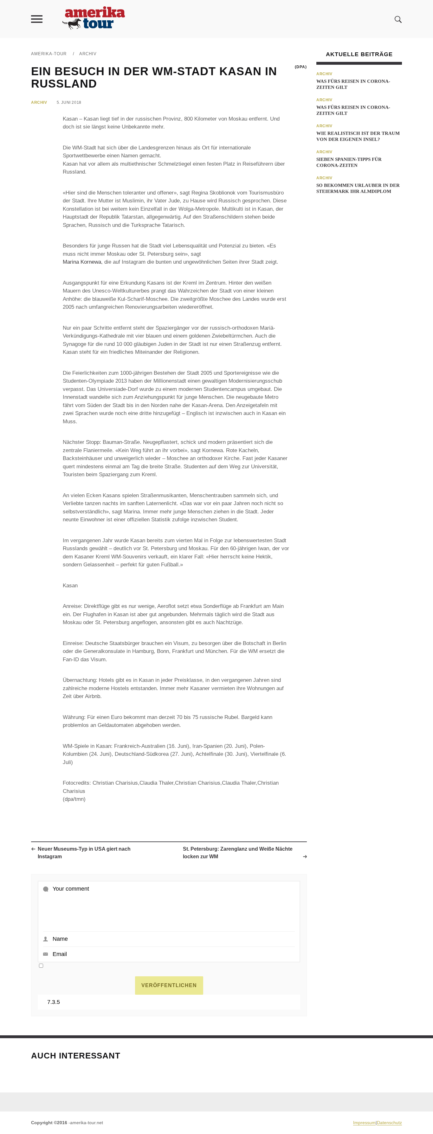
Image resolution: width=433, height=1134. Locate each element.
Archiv (88, 53)
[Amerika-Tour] (93, 19)
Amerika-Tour (49, 53)
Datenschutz (389, 1122)
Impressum (364, 1122)
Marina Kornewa (82, 262)
